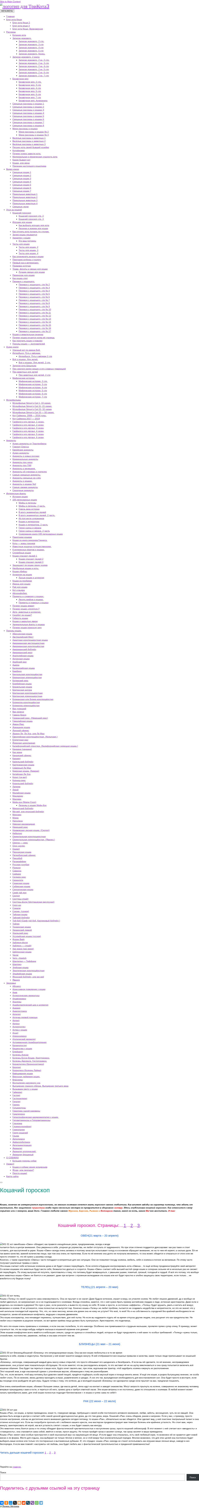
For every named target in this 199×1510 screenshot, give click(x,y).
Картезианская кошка (23, 764)
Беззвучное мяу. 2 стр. (30, 82)
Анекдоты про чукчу (22, 462)
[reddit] (23, 1503)
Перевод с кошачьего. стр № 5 (34, 294)
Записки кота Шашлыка (24, 365)
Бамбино (17, 671)
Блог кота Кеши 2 (21, 22)
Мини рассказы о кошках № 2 (34, 131)
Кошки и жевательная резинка (27, 334)
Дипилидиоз (18, 1139)
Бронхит (16, 1067)
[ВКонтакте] (2, 1503)
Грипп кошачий (20, 1132)
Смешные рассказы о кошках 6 (28, 119)
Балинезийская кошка (23, 668)
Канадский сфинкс (21, 755)
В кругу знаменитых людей (32, 512)
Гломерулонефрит (21, 1126)
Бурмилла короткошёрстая (26, 702)
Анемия (16, 1008)
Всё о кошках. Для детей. (25, 359)
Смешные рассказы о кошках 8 (28, 125)
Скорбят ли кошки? (22, 615)
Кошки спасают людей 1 (24, 556)
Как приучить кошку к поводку (27, 340)
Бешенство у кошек (22, 1048)
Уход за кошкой (14, 209)
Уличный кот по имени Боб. (26, 350)
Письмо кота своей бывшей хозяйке (30, 147)
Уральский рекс (20, 933)
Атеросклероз (19, 1036)
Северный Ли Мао (21, 768)
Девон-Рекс (18, 724)
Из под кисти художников (31, 518)
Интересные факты (16, 493)
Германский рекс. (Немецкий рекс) (30, 718)
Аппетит (16, 1014)
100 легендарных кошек (24, 499)
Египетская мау (20, 740)
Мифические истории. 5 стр (33, 390)
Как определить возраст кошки (28, 256)
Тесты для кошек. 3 (28, 250)
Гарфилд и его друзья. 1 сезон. (28, 421)
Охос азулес (18, 846)
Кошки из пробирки (22, 581)
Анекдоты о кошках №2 (24, 484)
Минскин (16, 814)
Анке (14, 992)
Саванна (16, 871)
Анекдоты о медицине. (24, 468)
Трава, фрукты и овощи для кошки (30, 269)
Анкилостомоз (19, 1011)
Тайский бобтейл (21, 917)
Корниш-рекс (19, 780)
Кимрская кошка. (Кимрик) (25, 771)
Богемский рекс (20, 680)
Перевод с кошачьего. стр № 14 (35, 322)
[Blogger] (19, 1503)
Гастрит (16, 1095)
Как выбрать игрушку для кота (34, 225)
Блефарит (17, 1051)
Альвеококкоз (19, 998)
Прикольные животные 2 (24, 197)
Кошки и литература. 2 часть (33, 524)
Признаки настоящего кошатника (29, 166)
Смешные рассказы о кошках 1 (28, 103)
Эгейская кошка (20, 967)
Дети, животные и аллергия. (26, 612)
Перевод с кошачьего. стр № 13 (35, 319)
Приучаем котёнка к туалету (26, 259)
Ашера (15, 665)
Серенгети (17, 880)
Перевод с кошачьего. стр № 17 (35, 331)
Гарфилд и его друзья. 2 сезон (28, 425)
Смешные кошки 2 (21, 175)
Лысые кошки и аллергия (31, 577)
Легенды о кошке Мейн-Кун (32, 805)
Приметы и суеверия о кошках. (28, 596)
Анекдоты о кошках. (22, 481)
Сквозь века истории (29, 509)
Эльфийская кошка (22, 973)
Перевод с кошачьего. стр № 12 (35, 315)
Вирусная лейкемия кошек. (26, 1076)
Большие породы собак (24, 1161)
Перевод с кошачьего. (23, 281)
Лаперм (16, 786)
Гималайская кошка (22, 721)
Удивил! (10, 1164)
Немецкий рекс (20, 827)
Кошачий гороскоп (21, 213)
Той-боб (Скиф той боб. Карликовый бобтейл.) (36, 920)
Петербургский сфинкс (24, 855)
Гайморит (17, 1092)
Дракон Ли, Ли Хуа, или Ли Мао (28, 733)
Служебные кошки (21, 552)
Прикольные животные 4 (24, 203)
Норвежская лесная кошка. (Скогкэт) (31, 830)
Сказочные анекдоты (23, 490)
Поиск (3, 1472)
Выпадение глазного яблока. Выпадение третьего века (40, 1086)
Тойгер (15, 924)
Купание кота (19, 35)
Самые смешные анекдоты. (26, 475)
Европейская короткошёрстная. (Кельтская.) (35, 736)
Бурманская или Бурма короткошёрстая (32, 699)
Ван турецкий (19, 708)
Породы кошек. (14, 630)
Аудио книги (12, 347)
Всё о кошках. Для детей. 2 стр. (35, 362)
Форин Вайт (18, 939)
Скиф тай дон (19, 892)
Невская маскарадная (23, 824)
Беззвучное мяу (20, 78)
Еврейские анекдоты (22, 450)
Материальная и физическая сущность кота (34, 156)
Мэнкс (15, 818)
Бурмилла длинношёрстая (25, 705)
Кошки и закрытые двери (25, 621)
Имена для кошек (21, 584)
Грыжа (15, 1136)
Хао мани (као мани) (23, 948)
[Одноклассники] (6, 1503)
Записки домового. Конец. (32, 54)
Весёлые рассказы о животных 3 (29, 144)
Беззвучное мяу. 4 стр (30, 88)
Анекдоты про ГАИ (21, 465)
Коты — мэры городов (23, 543)
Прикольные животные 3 (24, 200)
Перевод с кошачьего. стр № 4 (34, 291)
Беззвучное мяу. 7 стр (30, 97)
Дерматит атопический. (24, 1151)
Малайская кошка (21, 793)
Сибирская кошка (21, 886)
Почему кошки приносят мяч (27, 627)
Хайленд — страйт (21, 945)
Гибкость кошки (20, 618)
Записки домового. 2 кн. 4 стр (34, 66)
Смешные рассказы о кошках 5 (28, 116)
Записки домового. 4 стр (31, 47)
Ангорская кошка (21, 658)
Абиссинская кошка (22, 634)
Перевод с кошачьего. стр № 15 (35, 325)
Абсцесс (16, 986)
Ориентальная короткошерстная (29, 836)
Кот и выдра (18, 590)
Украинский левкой (22, 930)
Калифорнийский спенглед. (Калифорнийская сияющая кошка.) (45, 746)
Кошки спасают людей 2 (31, 559)
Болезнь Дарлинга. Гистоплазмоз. (29, 1061)
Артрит (15, 1020)
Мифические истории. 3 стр (33, 384)
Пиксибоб (17, 858)
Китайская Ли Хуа (21, 774)
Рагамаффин (19, 861)
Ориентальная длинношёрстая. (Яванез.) (33, 839)
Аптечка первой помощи (24, 1017)
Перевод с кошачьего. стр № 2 (34, 284)
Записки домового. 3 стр (31, 44)
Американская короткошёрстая (28, 646)
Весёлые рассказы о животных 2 (29, 141)
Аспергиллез (18, 1026)
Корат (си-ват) (19, 777)
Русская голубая (20, 864)
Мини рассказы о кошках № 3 (34, 135)
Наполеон (17, 821)
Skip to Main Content (10, 1)
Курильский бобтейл (22, 783)
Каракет (16, 758)
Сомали (16, 908)
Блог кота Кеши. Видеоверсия (27, 29)
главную (16, 1467)
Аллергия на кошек (22, 574)
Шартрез (16, 964)
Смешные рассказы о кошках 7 (28, 122)
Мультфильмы (13, 400)
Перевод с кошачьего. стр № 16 (35, 328)
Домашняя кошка (21, 727)
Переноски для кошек (23, 275)
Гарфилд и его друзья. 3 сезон (28, 428)
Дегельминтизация (22, 1145)
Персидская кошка (21, 852)
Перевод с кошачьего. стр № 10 (35, 309)
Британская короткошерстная (27, 693)
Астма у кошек (19, 1030)
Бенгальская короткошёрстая (27, 674)
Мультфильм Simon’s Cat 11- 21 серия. (32, 406)
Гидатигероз (18, 1114)
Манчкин (16, 799)
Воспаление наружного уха (26, 1083)
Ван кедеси (18, 711)
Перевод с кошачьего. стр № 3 (34, 287)
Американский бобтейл (24, 649)
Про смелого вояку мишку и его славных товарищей (39, 368)
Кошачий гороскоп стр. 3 (31, 219)
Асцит (15, 1033)
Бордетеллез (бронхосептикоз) (28, 1064)
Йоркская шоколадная (23, 743)
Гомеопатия (18, 1129)
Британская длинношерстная (27, 696)
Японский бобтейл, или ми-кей (28, 977)
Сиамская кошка (20, 883)
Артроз (15, 1023)
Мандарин (17, 796)
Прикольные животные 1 (24, 194)
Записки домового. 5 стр (31, 50)
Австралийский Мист (22, 637)
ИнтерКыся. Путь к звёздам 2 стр (35, 356)
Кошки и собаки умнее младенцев (29, 1167)
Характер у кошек (21, 238)
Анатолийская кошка (22, 655)
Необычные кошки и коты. (25, 568)
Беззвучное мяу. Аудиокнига (33, 100)
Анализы (16, 1001)
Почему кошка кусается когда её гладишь (33, 337)
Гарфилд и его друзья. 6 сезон (28, 437)
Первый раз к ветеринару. (25, 262)
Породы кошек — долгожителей (28, 344)
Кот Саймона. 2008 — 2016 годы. (29, 415)
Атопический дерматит (24, 1039)
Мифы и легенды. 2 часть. (32, 506)
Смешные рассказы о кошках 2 (28, 107)
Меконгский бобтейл (22, 808)
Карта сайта (12, 1176)
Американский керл (22, 652)
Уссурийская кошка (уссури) (26, 936)
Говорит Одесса (20, 446)
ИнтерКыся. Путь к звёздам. (26, 353)
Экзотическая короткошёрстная (28, 970)
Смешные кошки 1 (21, 172)
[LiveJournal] (28, 1503)
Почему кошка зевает (23, 605)
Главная (10, 16)
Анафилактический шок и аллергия (30, 1005)
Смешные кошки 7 (21, 191)
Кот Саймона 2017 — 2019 (26, 418)
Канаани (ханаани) (22, 749)
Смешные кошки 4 (21, 181)
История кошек (20, 496)
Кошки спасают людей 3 (31, 562)
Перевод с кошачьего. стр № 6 (34, 297)
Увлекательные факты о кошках (28, 624)
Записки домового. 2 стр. (31, 41)
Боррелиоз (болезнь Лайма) (26, 1070)
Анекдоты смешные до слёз (26, 478)
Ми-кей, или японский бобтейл (28, 811)
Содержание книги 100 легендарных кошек (41, 534)
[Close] (1, 1182)
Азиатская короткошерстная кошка (30, 640)
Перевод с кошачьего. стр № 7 (34, 300)
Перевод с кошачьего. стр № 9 (34, 306)
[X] (15, 1503)
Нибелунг (17, 833)
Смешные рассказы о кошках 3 (28, 110)
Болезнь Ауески (20, 1054)
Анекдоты (11, 440)
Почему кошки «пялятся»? (25, 609)
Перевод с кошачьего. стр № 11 (35, 312)
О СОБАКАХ (12, 1157)
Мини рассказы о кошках (25, 128)
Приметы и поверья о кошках (34, 602)
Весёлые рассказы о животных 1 (29, 138)
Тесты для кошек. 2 (28, 247)
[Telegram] (41, 1503)
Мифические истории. (23, 378)
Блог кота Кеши (14, 19)
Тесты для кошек (21, 244)
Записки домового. (22, 38)
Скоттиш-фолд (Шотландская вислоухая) (33, 902)
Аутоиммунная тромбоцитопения (29, 1042)
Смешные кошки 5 (21, 185)
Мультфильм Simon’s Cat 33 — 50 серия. (33, 412)
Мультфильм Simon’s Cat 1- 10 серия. (31, 403)
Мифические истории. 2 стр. (33, 381)
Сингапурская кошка (22, 889)
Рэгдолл (16, 867)
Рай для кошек (19, 587)
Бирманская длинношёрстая (27, 677)
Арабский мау (19, 662)
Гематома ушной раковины (26, 1111)
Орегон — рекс (20, 842)
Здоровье (11, 983)
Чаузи (15, 955)
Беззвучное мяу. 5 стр (30, 91)
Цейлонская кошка (21, 952)
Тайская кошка (19, 914)
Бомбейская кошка (22, 683)
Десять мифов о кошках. (31, 599)
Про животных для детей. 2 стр (34, 375)
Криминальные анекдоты (25, 459)
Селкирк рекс (19, 877)
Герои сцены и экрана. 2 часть (34, 531)
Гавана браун (19, 715)
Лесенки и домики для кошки (33, 228)
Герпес (16, 1104)
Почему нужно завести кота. (26, 153)
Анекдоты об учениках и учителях (29, 471)
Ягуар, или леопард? (23, 1170)
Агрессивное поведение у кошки (28, 989)
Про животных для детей (25, 372)
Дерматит (17, 1148)
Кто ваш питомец (27, 241)
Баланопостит (19, 1045)
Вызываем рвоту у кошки (25, 1089)
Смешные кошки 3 (21, 178)
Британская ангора (22, 690)
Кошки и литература (29, 521)
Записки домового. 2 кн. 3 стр (34, 63)
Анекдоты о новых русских (25, 456)
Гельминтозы (19, 1108)
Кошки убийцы (19, 571)
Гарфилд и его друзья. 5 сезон (28, 434)
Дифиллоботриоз (21, 1142)
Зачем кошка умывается (24, 234)
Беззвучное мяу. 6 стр (30, 94)
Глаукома (17, 1123)
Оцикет (16, 849)
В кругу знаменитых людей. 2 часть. (37, 515)
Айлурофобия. (19, 593)
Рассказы (11, 32)
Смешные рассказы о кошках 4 (28, 113)
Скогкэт (16, 895)
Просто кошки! (19, 1173)
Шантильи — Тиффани (24, 961)
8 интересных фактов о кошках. (28, 549)
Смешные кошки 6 (21, 188)
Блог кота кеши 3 (21, 25)
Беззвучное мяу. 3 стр (30, 85)
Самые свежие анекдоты (25, 487)
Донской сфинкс (20, 730)
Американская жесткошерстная (28, 643)
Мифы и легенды (27, 503)
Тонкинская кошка (21, 927)
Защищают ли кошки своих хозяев (29, 565)
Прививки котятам (21, 266)
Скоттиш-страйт (20, 899)
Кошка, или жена (21, 163)
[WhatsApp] (37, 1503)
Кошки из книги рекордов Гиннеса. (29, 540)
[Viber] (32, 1503)
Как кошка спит (20, 278)
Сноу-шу (16, 905)
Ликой (15, 789)
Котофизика (18, 150)
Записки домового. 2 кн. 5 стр (34, 69)
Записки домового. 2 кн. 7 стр (34, 75)
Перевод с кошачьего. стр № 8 (34, 303)
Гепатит (16, 1101)
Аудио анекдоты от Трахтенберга (29, 443)
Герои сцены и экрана (30, 528)
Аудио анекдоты (20, 453)
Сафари (16, 874)
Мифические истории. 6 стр (33, 393)
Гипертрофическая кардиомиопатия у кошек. (35, 1117)
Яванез (16, 980)
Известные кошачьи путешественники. (31, 546)
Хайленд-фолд (20, 942)
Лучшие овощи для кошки (32, 272)
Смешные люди (20, 206)
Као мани (17, 752)
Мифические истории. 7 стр (33, 397)
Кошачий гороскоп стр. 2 (31, 216)
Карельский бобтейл (22, 761)
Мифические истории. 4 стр (33, 387)
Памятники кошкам (22, 537)
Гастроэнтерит (19, 1098)
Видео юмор (12, 169)
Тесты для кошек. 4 (28, 253)
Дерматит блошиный (22, 1154)
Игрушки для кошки (22, 222)
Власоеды (17, 1079)
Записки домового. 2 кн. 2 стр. (34, 60)
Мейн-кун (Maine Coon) (24, 802)
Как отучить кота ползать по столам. (30, 231)
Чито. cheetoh (19, 958)
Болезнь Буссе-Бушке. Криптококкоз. (31, 1058)
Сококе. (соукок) (20, 911)
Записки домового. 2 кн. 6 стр (34, 72)
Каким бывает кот (21, 160)
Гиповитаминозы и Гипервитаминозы (31, 1120)
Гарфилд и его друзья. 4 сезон (28, 431)
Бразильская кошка (22, 687)
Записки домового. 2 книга (25, 57)
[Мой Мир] (10, 1503)
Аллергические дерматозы (25, 995)
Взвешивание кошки (22, 1073)
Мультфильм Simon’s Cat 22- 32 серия (32, 409)
